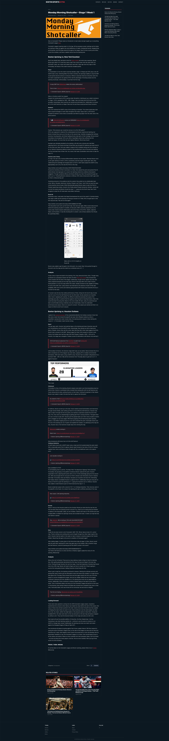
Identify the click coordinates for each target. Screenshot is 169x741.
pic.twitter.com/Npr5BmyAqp (77, 88)
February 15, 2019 (75, 91)
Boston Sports (55, 2)
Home (49, 9)
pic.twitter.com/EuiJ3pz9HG (72, 460)
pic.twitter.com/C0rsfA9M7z (75, 522)
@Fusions (61, 120)
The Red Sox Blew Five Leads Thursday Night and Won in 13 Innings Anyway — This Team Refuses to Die (87, 691)
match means (75, 60)
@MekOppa (63, 84)
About (73, 727)
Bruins (115, 2)
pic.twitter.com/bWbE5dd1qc (57, 122)
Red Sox (104, 2)
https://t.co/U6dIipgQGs (63, 88)
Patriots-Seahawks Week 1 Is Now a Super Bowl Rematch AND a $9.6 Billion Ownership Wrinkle (113, 31)
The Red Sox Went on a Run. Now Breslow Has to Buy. (112, 36)
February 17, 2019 (75, 346)
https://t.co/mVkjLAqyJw (63, 433)
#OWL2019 (56, 120)
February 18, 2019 (74, 595)
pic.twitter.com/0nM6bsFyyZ (77, 433)
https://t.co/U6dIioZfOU (77, 398)
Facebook (96, 665)
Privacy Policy (75, 731)
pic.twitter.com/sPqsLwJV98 (57, 400)
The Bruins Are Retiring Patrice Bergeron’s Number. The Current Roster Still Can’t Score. (59, 712)
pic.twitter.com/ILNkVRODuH (70, 343)
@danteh (55, 520)
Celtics (110, 2)
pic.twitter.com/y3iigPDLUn (72, 497)
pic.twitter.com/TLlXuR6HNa (75, 592)
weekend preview (60, 315)
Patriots (98, 2)
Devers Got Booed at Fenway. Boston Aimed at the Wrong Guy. (113, 12)
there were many (81, 277)
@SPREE (71, 341)
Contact (120, 2)
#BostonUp (53, 429)
